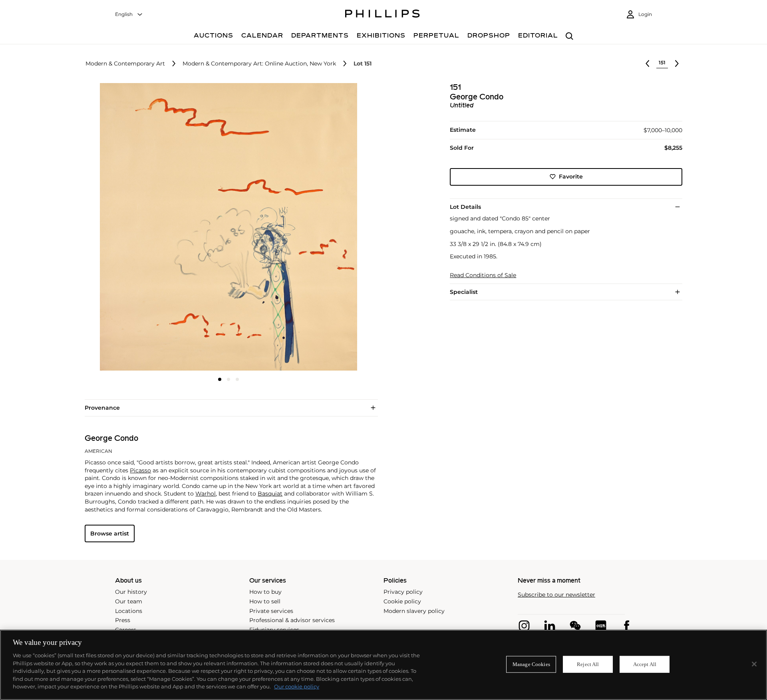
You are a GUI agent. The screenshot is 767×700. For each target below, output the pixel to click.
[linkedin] (549, 625)
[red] (600, 625)
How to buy (265, 591)
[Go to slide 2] (228, 379)
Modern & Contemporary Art (125, 63)
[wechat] (575, 625)
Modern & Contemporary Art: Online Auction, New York (259, 63)
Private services (271, 611)
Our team (128, 601)
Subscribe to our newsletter (556, 594)
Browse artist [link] (109, 533)
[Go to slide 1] (220, 379)
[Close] (754, 664)
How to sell (264, 601)
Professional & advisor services (292, 620)
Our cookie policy (296, 686)
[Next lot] (676, 63)
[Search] (569, 36)
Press (122, 620)
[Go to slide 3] (237, 379)
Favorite (571, 176)
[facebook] (626, 625)
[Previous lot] (647, 63)
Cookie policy (402, 601)
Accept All (644, 664)
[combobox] (129, 14)
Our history (131, 591)
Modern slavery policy (414, 611)
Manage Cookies (531, 664)
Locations (128, 611)
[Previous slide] (133, 227)
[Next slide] (325, 227)
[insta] (524, 625)
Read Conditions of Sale (483, 275)
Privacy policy (403, 591)
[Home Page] (382, 15)
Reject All (588, 664)
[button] (226, 227)
